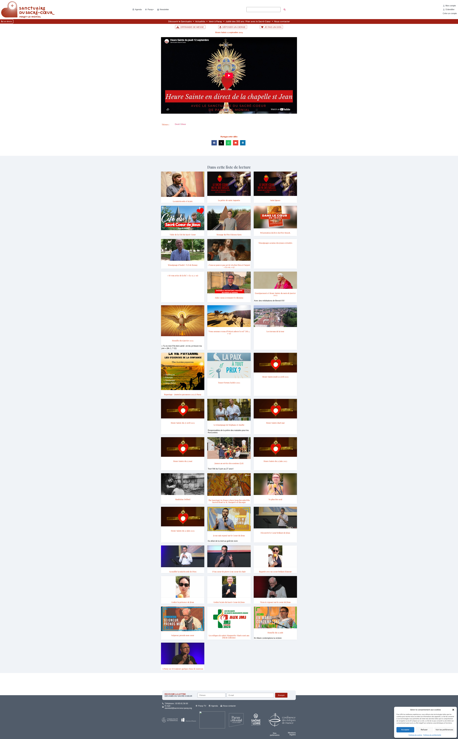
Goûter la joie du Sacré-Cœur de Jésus (229, 602)
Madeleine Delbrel (182, 499)
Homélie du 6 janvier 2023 (182, 340)
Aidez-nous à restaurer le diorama (229, 297)
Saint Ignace (275, 200)
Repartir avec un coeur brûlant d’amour (275, 571)
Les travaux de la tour (275, 331)
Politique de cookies (415, 735)
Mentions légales (292, 734)
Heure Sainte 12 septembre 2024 (229, 32)
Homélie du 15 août (275, 632)
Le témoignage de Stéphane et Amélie (229, 425)
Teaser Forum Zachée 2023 (229, 382)
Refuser (424, 729)
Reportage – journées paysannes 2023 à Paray (182, 394)
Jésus (183, 124)
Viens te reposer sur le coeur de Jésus (275, 602)
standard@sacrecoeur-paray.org (178, 708)
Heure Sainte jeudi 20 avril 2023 (275, 376)
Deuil (177, 124)
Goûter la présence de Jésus (182, 602)
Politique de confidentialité (432, 735)
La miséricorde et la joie (183, 201)
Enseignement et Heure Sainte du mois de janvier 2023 (275, 294)
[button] (453, 710)
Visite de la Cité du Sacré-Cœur (183, 234)
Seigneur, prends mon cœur (182, 635)
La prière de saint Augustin (229, 200)
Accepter (405, 729)
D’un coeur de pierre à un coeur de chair (229, 571)
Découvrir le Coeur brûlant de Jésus (275, 533)
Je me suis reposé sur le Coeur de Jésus (229, 535)
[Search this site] (263, 9)
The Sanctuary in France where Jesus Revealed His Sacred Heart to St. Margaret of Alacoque (229, 501)
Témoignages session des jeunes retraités (275, 243)
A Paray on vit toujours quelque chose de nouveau (182, 668)
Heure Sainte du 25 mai (182, 461)
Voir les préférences (444, 729)
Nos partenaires (274, 734)
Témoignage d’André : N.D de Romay (183, 265)
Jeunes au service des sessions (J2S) (229, 463)
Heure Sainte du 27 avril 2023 (183, 423)
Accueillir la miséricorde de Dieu (182, 571)
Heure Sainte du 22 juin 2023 (275, 461)
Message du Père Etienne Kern (229, 234)
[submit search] (284, 9)
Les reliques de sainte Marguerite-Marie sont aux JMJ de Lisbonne (229, 636)
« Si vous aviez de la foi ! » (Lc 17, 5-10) (182, 275)
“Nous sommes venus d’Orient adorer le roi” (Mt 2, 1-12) (229, 332)
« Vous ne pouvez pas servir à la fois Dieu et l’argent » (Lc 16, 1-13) (229, 266)
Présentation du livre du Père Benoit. (275, 232)
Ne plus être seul (275, 499)
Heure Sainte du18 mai (275, 423)
